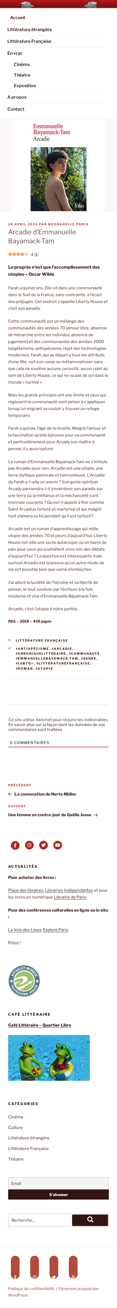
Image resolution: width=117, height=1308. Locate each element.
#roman (24, 668)
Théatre (22, 75)
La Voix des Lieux (24, 929)
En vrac (15, 53)
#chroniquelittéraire (41, 653)
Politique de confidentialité (31, 1288)
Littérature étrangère (29, 29)
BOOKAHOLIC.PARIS (68, 224)
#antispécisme (32, 649)
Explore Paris (55, 929)
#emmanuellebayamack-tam (47, 658)
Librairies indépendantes (69, 890)
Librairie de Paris (70, 897)
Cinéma (22, 64)
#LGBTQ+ (25, 663)
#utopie (44, 668)
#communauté (84, 653)
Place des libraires (25, 890)
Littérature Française (29, 41)
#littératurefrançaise (63, 663)
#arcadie (62, 649)
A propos (16, 97)
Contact (15, 109)
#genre (89, 658)
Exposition (25, 85)
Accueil (17, 17)
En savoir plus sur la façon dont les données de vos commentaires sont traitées (56, 727)
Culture (15, 1127)
